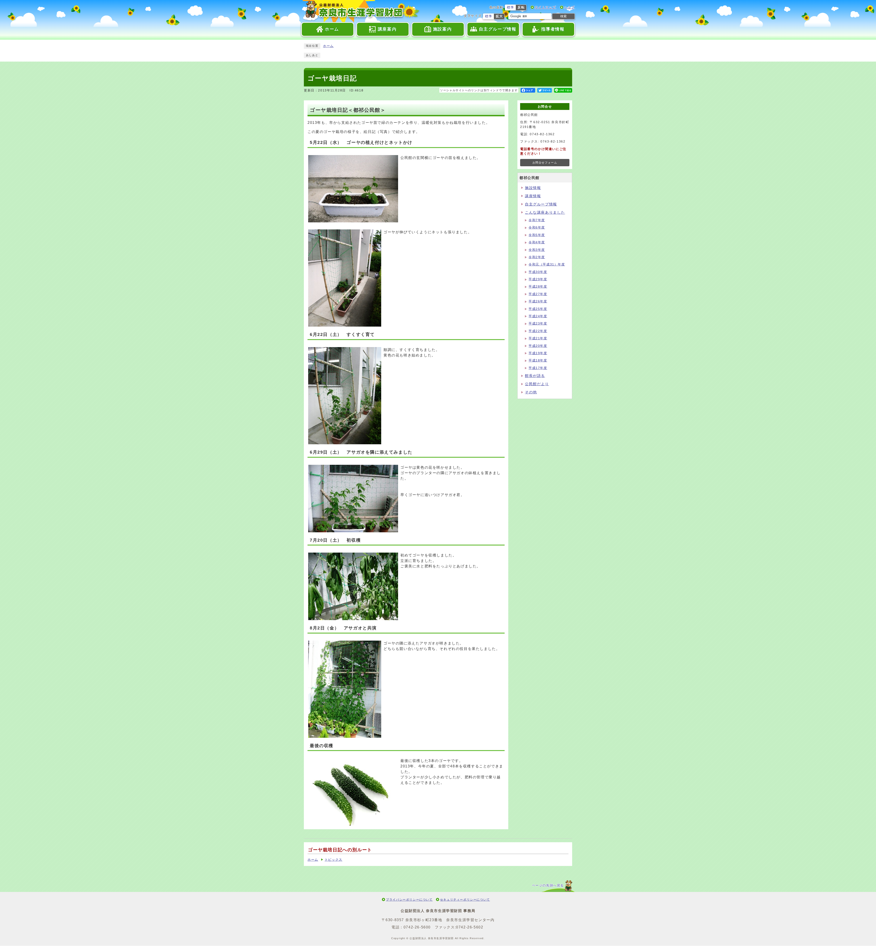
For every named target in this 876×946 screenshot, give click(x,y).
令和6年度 (537, 227)
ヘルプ (569, 7)
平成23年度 (538, 323)
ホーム (328, 46)
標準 (510, 7)
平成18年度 (538, 360)
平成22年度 (538, 331)
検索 (563, 16)
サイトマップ (545, 7)
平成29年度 (538, 279)
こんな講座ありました (545, 212)
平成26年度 (538, 301)
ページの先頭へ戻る (548, 885)
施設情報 (533, 188)
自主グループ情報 (541, 204)
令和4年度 (537, 242)
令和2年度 (537, 257)
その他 (531, 392)
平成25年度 (538, 309)
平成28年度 (538, 286)
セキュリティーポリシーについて (465, 899)
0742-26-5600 (417, 927)
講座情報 (533, 196)
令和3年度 (537, 250)
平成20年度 (538, 346)
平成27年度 (538, 294)
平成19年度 (538, 353)
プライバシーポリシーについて (409, 899)
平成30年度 (538, 272)
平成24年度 (538, 316)
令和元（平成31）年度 (547, 264)
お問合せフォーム (544, 162)
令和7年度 (537, 220)
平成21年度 (538, 338)
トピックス (333, 859)
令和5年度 (537, 235)
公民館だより (537, 384)
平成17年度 (538, 368)
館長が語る (535, 376)
